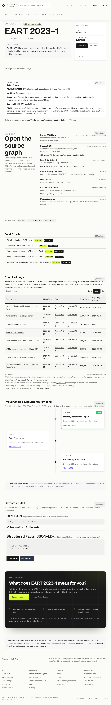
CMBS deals (6, 674)
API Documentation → (15, 527)
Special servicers (35, 677)
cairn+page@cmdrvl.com (42, 111)
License (105, 698)
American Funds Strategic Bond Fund (21, 316)
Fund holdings (7, 681)
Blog (95, 5)
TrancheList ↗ (89, 681)
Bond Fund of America (15, 332)
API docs (93, 46)
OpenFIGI (60, 383)
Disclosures (80, 698)
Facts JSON (82, 46)
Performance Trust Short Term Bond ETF (22, 341)
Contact (60, 677)
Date (103, 291)
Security (97, 698)
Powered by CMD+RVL (10, 659)
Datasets (84, 5)
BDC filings (6, 684)
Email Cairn (19, 597)
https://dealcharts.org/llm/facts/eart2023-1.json (45, 120)
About (104, 5)
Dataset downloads (8, 688)
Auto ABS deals (7, 677)
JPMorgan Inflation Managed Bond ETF (22, 349)
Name (90, 291)
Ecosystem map (90, 674)
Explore (72, 6)
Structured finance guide (38, 674)
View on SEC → (69, 425)
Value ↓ (97, 291)
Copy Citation (27, 558)
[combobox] (35, 5)
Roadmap (60, 684)
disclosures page (42, 388)
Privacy (89, 698)
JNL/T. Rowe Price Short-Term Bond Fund (23, 357)
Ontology (32, 688)
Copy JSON (13, 558)
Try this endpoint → (33, 527)
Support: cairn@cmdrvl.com (66, 681)
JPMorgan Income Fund (16, 324)
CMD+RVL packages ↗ (92, 677)
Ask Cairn (81, 56)
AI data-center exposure (38, 681)
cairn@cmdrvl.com (40, 597)
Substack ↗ (88, 684)
